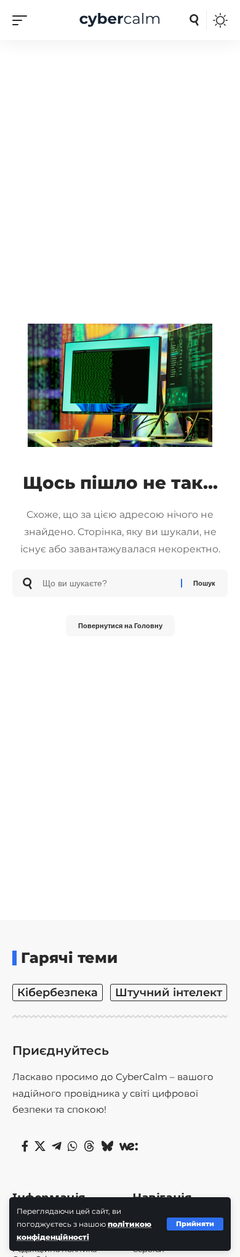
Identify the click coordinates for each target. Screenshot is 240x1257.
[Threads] (89, 1147)
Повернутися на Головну (120, 625)
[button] (195, 1224)
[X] (40, 1147)
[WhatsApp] (73, 1147)
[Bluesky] (107, 1147)
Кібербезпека (57, 992)
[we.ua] (128, 1146)
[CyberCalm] (120, 20)
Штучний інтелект (168, 992)
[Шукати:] (107, 583)
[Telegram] (57, 1147)
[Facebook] (24, 1147)
